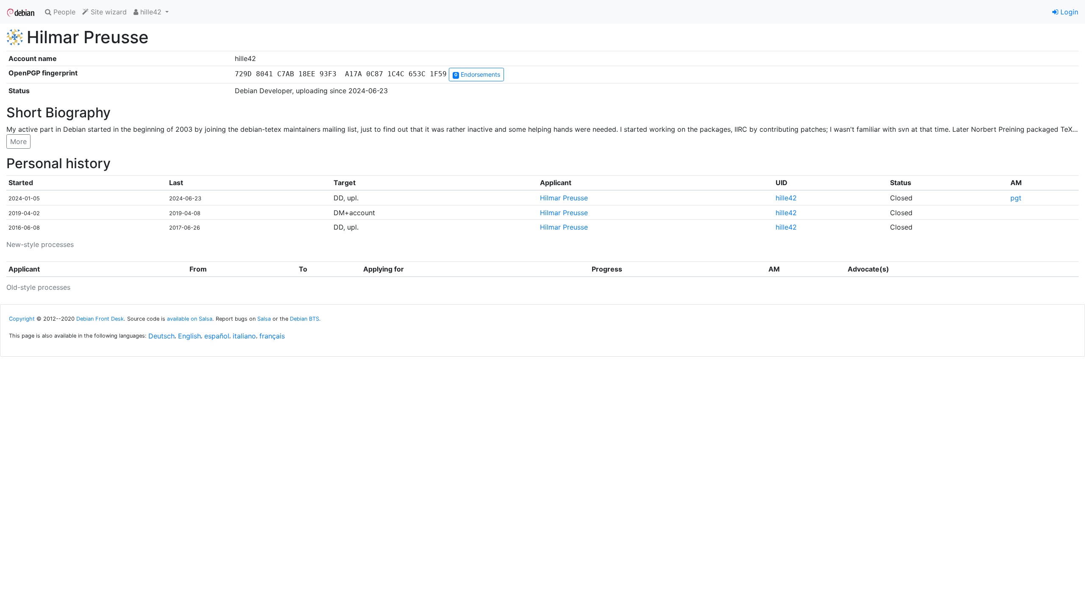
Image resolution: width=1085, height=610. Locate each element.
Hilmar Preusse (564, 198)
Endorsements (477, 74)
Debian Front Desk (100, 319)
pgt (1015, 198)
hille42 (786, 198)
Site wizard (108, 12)
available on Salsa (189, 319)
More (18, 141)
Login (1068, 12)
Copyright (22, 319)
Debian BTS (304, 319)
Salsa (264, 319)
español (216, 336)
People (63, 12)
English (189, 336)
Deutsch (161, 336)
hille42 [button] (151, 12)
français (272, 336)
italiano (244, 336)
